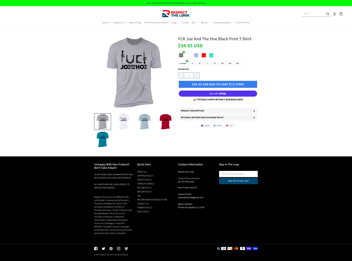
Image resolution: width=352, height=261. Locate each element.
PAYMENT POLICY (144, 207)
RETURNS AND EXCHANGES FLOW (152, 199)
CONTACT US (142, 203)
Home (105, 22)
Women (204, 22)
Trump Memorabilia (222, 22)
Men (194, 22)
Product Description (218, 111)
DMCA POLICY (143, 211)
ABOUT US (141, 171)
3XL (230, 63)
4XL (237, 63)
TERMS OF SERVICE (145, 183)
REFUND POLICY (144, 191)
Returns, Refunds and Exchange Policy (218, 117)
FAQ (139, 195)
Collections (118, 22)
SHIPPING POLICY (145, 175)
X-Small (183, 63)
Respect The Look (106, 254)
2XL (222, 63)
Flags (174, 22)
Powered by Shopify (120, 254)
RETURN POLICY (144, 187)
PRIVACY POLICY (144, 179)
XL (215, 63)
